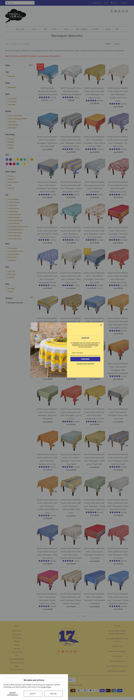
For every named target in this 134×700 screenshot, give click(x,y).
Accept (33, 693)
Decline (53, 693)
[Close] (101, 325)
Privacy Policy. (46, 687)
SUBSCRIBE (85, 359)
